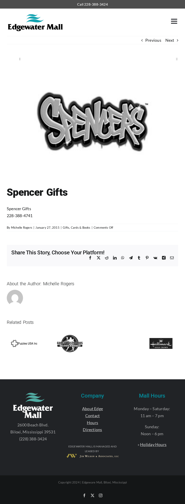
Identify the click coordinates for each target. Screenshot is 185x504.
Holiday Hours (153, 444)
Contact (92, 415)
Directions (92, 429)
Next (169, 40)
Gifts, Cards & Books (76, 227)
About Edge (92, 408)
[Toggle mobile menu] (174, 21)
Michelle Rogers (21, 227)
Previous (153, 40)
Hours (92, 422)
